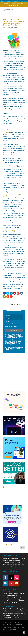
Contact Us (14, 629)
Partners (8, 629)
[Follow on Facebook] (5, 577)
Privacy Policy (15, 627)
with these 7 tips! (22, 1)
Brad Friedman (7, 27)
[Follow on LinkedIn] (5, 583)
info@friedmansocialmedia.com (11, 617)
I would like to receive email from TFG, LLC (12, 325)
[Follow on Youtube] (16, 583)
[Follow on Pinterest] (11, 583)
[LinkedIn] (17, 6)
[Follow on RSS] (24, 632)
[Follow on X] (11, 577)
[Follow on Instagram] (16, 577)
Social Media (15, 27)
